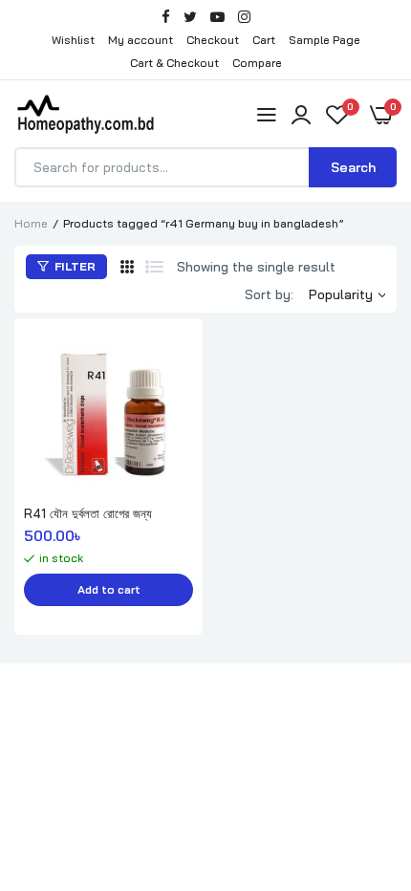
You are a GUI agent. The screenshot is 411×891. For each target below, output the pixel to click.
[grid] (127, 266)
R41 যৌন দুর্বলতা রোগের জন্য (88, 513)
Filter (74, 266)
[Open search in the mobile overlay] (205, 167)
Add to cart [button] (109, 589)
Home (31, 223)
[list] (154, 266)
